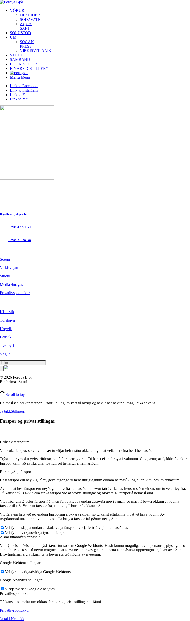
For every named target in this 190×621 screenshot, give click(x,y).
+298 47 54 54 (19, 227)
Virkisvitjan (9, 267)
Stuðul (5, 276)
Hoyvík (6, 329)
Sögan (5, 259)
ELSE (33, 382)
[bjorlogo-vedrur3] (11, 2)
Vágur (5, 354)
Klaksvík (7, 312)
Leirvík (5, 337)
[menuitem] (100, 19)
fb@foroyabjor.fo (13, 214)
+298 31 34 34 (19, 240)
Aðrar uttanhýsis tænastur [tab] (20, 537)
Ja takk (5, 411)
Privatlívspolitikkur (15, 293)
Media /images (11, 284)
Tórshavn (7, 320)
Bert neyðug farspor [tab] (15, 472)
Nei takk (17, 619)
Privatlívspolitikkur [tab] (15, 593)
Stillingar (18, 411)
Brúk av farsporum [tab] (14, 442)
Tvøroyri (7, 345)
